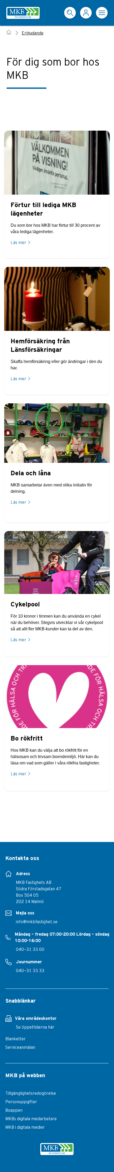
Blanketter (15, 1038)
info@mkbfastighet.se (37, 921)
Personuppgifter (21, 1101)
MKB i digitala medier (25, 1127)
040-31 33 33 (30, 970)
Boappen (14, 1110)
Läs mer (18, 242)
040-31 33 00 (30, 949)
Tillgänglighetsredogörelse (30, 1093)
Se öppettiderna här (35, 1027)
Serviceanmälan (20, 1047)
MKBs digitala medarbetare (31, 1118)
